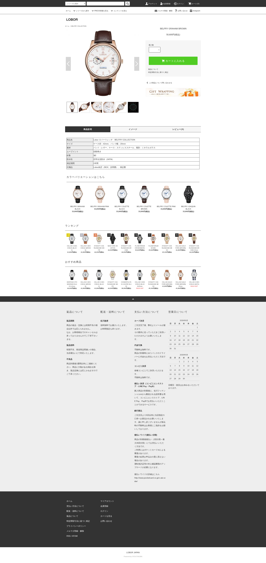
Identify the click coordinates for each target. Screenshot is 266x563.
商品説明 (88, 129)
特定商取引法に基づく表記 (158, 72)
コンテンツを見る (120, 11)
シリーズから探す (82, 11)
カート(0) (195, 4)
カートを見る (106, 516)
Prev (68, 64)
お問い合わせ (183, 11)
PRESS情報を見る (101, 11)
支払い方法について (75, 506)
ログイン (180, 4)
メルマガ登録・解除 (165, 11)
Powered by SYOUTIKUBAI (133, 556)
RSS (68, 536)
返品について (153, 69)
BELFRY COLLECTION (78, 26)
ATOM (75, 536)
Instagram (196, 11)
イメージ (133, 129)
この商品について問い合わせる (160, 83)
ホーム (68, 11)
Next (136, 64)
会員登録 (167, 4)
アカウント (152, 4)
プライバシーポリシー (76, 526)
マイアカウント (107, 501)
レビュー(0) (178, 129)
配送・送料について (75, 511)
